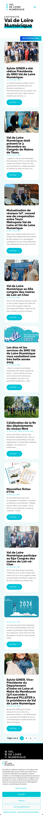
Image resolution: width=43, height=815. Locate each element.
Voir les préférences (21, 807)
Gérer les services (21, 788)
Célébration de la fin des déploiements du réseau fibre (21, 425)
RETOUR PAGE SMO (30, 38)
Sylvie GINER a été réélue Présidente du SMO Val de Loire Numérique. (21, 73)
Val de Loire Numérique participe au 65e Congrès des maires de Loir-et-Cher (22, 558)
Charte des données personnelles (28, 812)
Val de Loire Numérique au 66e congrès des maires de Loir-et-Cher (21, 290)
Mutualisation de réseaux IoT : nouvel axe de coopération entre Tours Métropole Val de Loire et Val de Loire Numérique (21, 219)
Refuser (21, 801)
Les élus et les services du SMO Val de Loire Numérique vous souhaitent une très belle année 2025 (21, 355)
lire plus (13, 102)
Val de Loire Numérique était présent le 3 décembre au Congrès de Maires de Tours (20, 145)
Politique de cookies (9, 812)
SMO (19, 80)
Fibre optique (23, 431)
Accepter (21, 794)
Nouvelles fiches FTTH (19, 490)
